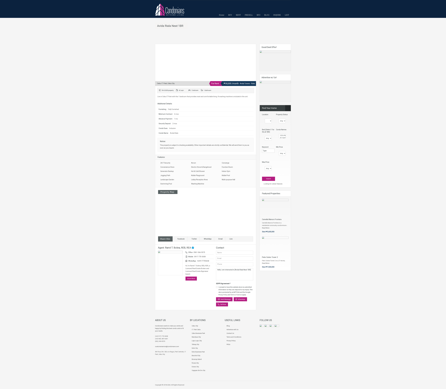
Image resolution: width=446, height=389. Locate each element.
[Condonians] (169, 11)
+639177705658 (203, 261)
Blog (228, 326)
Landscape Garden (167, 180)
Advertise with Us (232, 329)
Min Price (279, 147)
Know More (191, 278)
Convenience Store (167, 167)
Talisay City (195, 344)
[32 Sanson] (282, 138)
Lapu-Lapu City (197, 341)
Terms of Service (236, 295)
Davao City (195, 367)
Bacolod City (196, 355)
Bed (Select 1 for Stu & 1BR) (268, 131)
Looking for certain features (272, 184)
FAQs (228, 344)
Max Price (265, 162)
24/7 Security (165, 163)
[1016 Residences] (282, 135)
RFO (258, 15)
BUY (230, 15)
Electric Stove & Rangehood (201, 167)
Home (221, 15)
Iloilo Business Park (198, 352)
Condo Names (281, 130)
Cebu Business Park (198, 333)
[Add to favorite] (160, 49)
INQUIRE (277, 15)
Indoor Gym (226, 171)
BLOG (266, 15)
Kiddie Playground (197, 175)
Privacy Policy (222, 295)
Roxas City (195, 363)
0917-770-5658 (200, 257)
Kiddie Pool (226, 175)
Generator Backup (167, 171)
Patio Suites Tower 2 (270, 257)
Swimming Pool (166, 184)
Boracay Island (197, 359)
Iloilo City (195, 348)
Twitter (194, 239)
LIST (287, 15)
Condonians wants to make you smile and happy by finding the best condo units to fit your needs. (169, 328)
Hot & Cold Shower (198, 171)
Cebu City (195, 326)
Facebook (181, 239)
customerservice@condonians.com (167, 346)
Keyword (265, 147)
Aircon (193, 163)
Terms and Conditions (234, 337)
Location (265, 114)
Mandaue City (196, 337)
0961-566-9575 (199, 252)
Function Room (227, 167)
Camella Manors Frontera (271, 219)
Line (231, 239)
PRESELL (249, 15)
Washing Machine (197, 184)
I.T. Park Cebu (196, 329)
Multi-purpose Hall (228, 180)
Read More (265, 228)
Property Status (282, 114)
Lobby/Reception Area (199, 180)
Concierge (225, 163)
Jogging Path (165, 175)
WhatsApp (208, 239)
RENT (238, 15)
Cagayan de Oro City (198, 370)
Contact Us (230, 333)
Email (220, 239)
